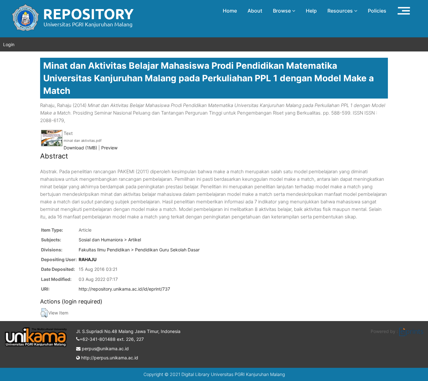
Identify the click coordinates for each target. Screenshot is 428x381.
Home (230, 11)
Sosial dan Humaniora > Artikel (110, 239)
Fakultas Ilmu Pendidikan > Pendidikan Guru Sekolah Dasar (139, 249)
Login (8, 44)
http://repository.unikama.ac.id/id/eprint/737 (124, 289)
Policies (377, 11)
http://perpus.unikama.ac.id (109, 357)
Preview (109, 147)
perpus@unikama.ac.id (105, 348)
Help (311, 11)
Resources (340, 11)
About (255, 11)
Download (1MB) (80, 147)
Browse (282, 11)
